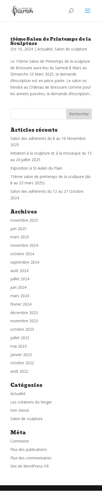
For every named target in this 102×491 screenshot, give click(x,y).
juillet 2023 (19, 337)
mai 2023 (18, 346)
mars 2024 (19, 295)
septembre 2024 (24, 262)
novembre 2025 (24, 220)
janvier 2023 (21, 354)
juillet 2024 (19, 278)
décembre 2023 (24, 312)
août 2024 (19, 270)
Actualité (44, 49)
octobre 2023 (22, 329)
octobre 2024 (22, 253)
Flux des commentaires (30, 457)
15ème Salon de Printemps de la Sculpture (50, 41)
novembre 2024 (24, 245)
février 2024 (20, 304)
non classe (19, 410)
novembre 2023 (24, 320)
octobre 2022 (22, 362)
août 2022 (19, 371)
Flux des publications (28, 449)
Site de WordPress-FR (29, 466)
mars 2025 (19, 236)
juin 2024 (18, 287)
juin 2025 (18, 228)
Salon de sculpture (71, 49)
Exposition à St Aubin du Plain (36, 168)
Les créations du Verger (31, 402)
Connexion (19, 441)
